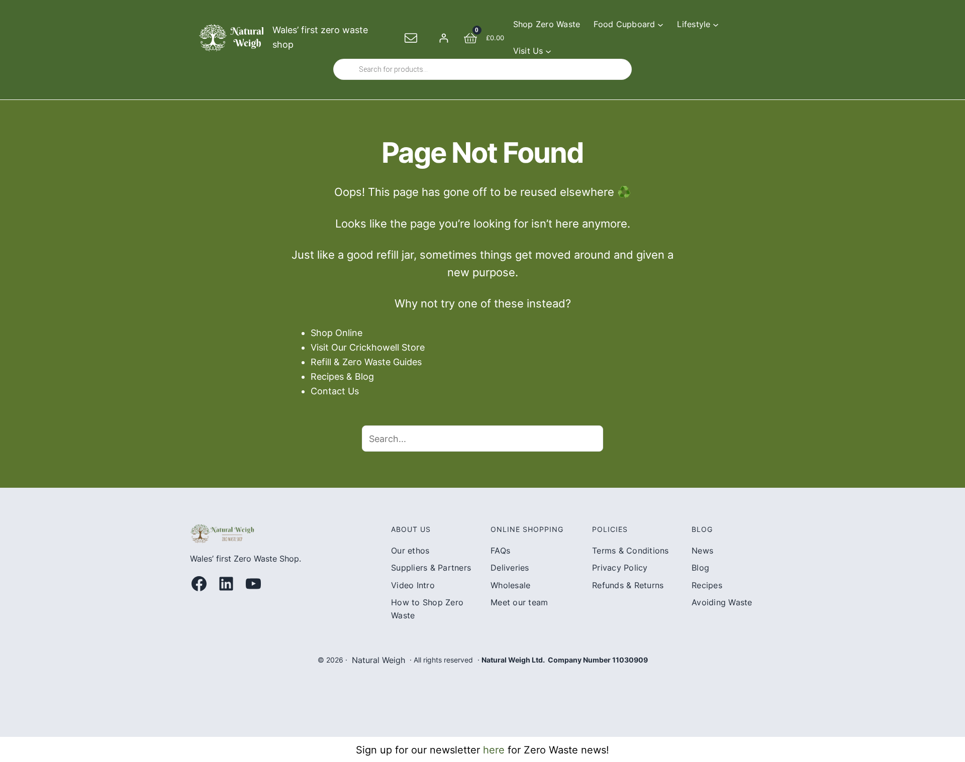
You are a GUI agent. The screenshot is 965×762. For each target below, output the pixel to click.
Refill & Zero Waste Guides (366, 362)
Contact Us (335, 391)
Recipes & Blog (342, 376)
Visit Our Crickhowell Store (368, 347)
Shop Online (336, 333)
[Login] (443, 38)
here (494, 750)
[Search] (590, 438)
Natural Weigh (378, 660)
